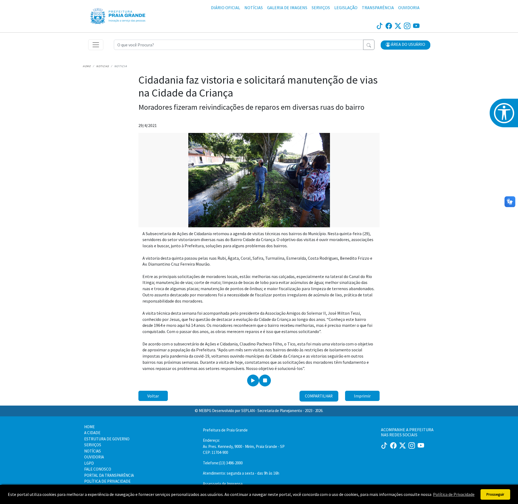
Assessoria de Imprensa (223, 483)
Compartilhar (319, 396)
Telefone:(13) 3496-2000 (223, 462)
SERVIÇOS (321, 7)
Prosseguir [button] (495, 494)
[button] (405, 45)
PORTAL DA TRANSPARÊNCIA (109, 475)
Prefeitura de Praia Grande (225, 430)
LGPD (89, 463)
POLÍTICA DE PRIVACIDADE (107, 481)
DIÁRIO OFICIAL (225, 7)
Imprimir (362, 396)
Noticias (103, 66)
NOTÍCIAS (253, 7)
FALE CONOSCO (97, 469)
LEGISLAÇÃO (345, 7)
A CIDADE (92, 432)
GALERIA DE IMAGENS (287, 7)
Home (87, 66)
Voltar (153, 396)
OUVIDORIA (409, 7)
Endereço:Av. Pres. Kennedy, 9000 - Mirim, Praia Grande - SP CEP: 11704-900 (244, 446)
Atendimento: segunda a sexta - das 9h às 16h (241, 473)
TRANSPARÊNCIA (378, 7)
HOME (89, 426)
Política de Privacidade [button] (454, 494)
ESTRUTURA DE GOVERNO (107, 438)
